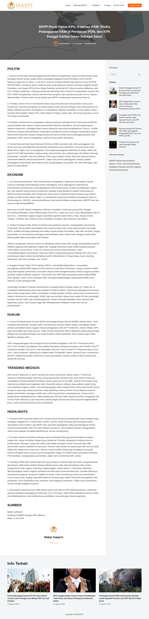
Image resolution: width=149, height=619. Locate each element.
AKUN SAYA (118, 5)
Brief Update (91, 43)
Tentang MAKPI (80, 5)
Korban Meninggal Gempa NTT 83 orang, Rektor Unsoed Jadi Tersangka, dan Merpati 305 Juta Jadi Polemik (28, 598)
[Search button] (139, 74)
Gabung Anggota (134, 5)
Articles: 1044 (53, 543)
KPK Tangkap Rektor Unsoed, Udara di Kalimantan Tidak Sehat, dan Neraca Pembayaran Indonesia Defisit (74, 598)
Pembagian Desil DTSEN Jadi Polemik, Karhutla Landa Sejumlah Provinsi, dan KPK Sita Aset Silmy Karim (120, 598)
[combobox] (123, 74)
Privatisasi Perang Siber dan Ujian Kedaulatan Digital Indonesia (129, 144)
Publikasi (96, 5)
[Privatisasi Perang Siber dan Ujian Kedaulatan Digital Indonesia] (113, 144)
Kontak (107, 5)
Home (67, 5)
